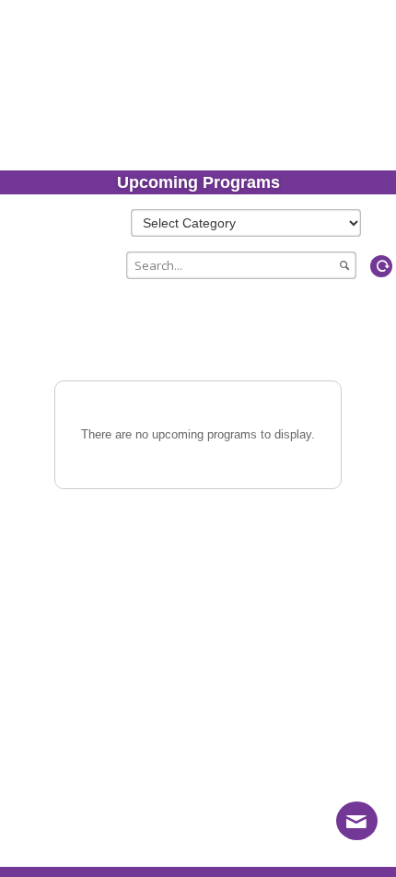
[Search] (365, 266)
